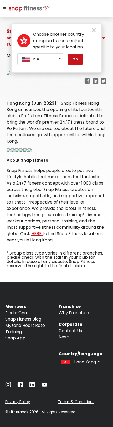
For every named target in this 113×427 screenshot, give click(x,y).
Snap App (15, 338)
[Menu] (4, 8)
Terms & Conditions (76, 401)
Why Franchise (74, 313)
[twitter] (103, 81)
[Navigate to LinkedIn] (32, 386)
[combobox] (40, 59)
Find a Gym (16, 313)
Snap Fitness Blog (23, 319)
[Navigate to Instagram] (8, 386)
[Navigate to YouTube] (44, 386)
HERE (37, 234)
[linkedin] (96, 81)
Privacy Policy (17, 401)
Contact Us (70, 331)
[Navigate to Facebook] (20, 386)
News (64, 337)
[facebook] (87, 81)
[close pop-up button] (94, 30)
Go (75, 59)
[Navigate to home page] (26, 9)
